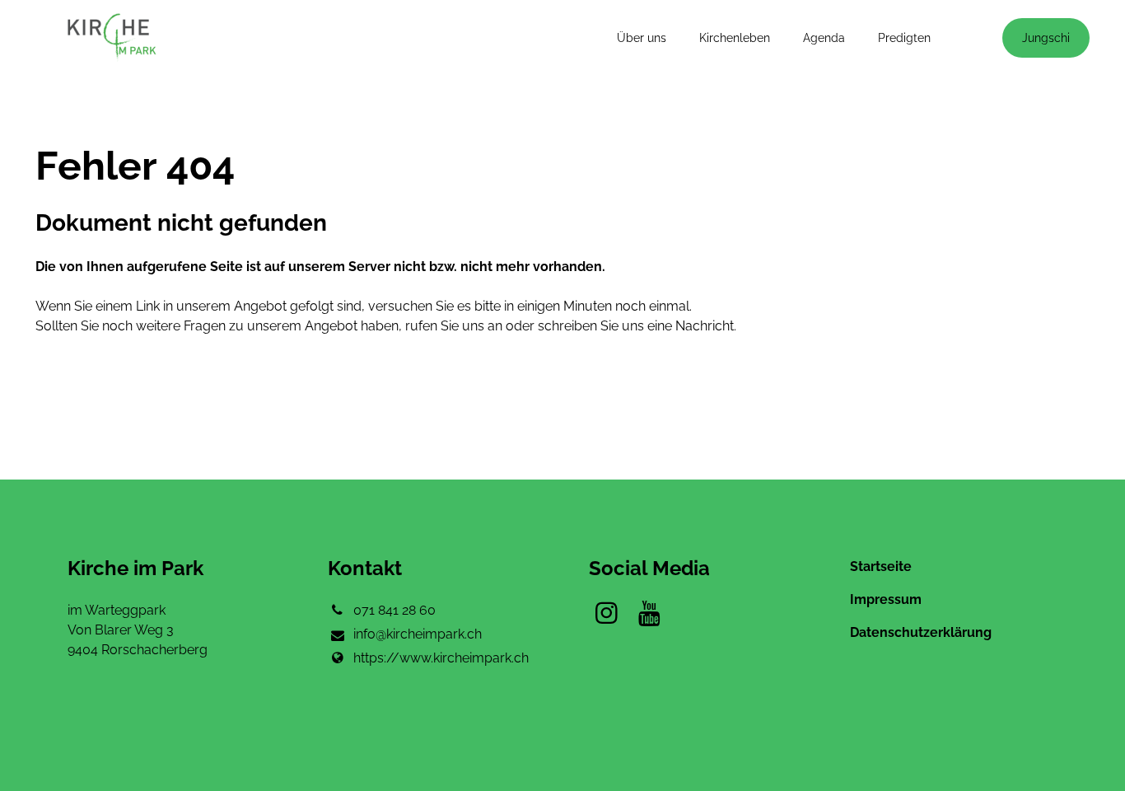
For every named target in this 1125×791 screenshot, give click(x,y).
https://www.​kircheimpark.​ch (441, 658)
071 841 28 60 (394, 610)
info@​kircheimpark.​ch (417, 634)
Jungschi (1046, 37)
